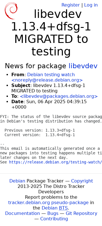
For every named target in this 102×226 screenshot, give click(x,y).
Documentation (22, 213)
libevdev (83, 66)
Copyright (82, 181)
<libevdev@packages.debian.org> (59, 96)
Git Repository (81, 213)
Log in (91, 5)
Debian (17, 181)
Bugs (52, 213)
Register (70, 5)
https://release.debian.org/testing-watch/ (55, 162)
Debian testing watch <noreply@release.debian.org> (47, 77)
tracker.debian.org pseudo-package (48, 202)
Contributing (54, 218)
